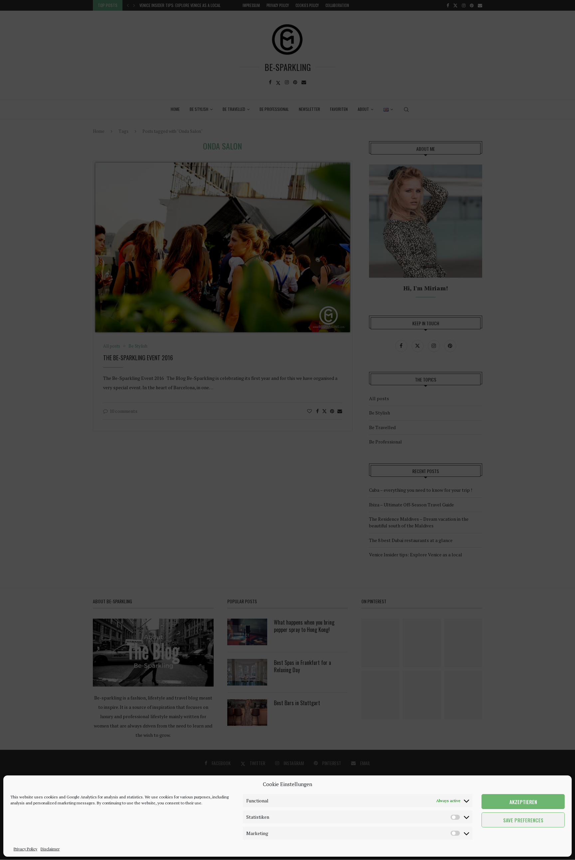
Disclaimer (50, 848)
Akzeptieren (523, 801)
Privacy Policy (25, 848)
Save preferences (523, 820)
